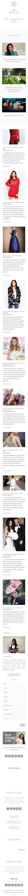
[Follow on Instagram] (18, 756)
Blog (4, 150)
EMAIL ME (14, 879)
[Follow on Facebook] (6, 756)
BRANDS (6, 696)
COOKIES (14, 816)
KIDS (5, 683)
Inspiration (11, 366)
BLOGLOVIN (14, 675)
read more (7, 166)
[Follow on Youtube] (22, 756)
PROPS (5, 701)
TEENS (5, 688)
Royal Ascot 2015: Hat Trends (12, 608)
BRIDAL (6, 692)
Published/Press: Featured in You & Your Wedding (14, 363)
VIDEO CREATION (8, 714)
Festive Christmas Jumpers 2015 (13, 202)
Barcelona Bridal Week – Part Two (13, 450)
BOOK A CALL (14, 12)
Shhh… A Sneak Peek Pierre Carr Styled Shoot (13, 409)
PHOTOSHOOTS (8, 705)
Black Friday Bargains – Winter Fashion (13, 312)
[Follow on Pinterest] (12, 756)
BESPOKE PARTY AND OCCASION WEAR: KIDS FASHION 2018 (14, 89)
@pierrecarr (22, 849)
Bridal (9, 453)
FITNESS (6, 718)
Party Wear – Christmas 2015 (12, 255)
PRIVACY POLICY (14, 822)
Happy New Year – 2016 (14, 115)
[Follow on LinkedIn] (15, 756)
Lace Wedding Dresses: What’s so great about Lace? (14, 554)
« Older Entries (7, 633)
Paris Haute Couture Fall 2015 (13, 493)
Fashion (9, 150)
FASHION (6, 709)
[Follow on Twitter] (9, 756)
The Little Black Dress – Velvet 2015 (13, 148)
